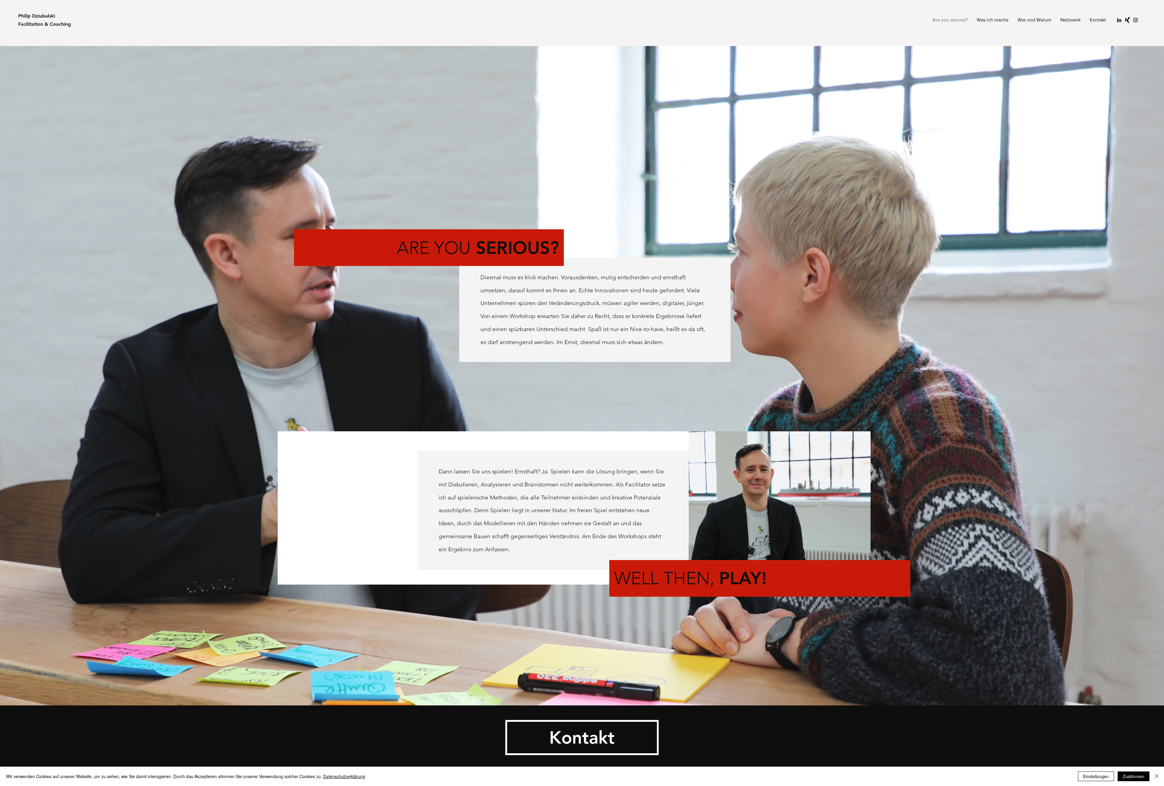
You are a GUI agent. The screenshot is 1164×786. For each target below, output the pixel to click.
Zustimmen (1133, 776)
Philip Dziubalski (36, 16)
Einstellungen (1096, 776)
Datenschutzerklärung (344, 776)
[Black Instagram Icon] (1135, 20)
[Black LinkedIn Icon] (1119, 20)
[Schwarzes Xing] (1127, 20)
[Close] (1156, 776)
